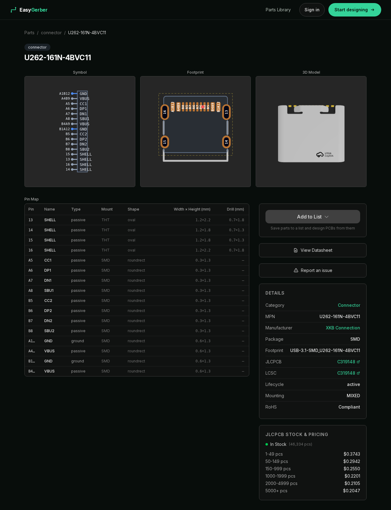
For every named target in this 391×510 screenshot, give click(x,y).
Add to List (309, 217)
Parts (29, 32)
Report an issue (316, 270)
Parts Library (278, 9)
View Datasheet (316, 250)
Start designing (351, 9)
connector (51, 32)
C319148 (346, 361)
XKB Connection (343, 327)
